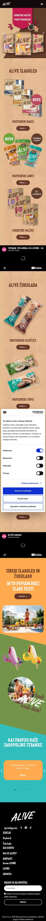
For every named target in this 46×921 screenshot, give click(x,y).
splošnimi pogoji (33, 894)
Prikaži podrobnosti (30, 483)
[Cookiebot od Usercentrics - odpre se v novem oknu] (32, 412)
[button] (42, 4)
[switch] (39, 458)
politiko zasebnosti (10, 897)
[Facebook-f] (21, 828)
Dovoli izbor (23, 499)
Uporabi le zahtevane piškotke (23, 506)
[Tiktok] (30, 828)
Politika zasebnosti (26, 919)
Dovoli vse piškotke (23, 491)
